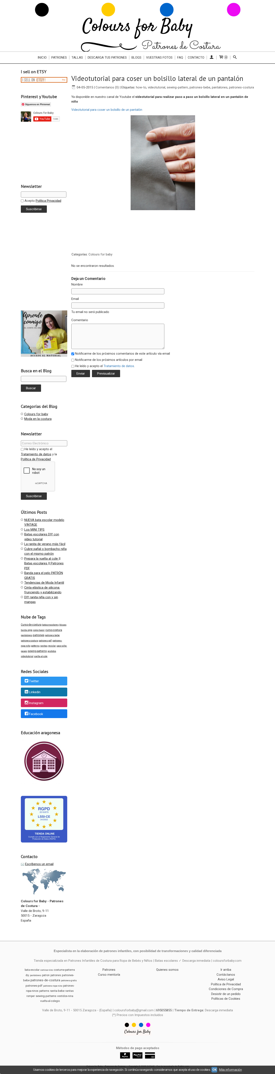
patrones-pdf (45, 640)
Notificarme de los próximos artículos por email (108, 360)
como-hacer (39, 630)
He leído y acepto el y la (39, 454)
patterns (35, 645)
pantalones (26, 635)
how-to (141, 87)
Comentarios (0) (107, 87)
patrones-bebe (52, 635)
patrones (38, 635)
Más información (230, 1070)
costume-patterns (64, 969)
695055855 (164, 1010)
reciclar (52, 645)
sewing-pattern (177, 87)
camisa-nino (46, 970)
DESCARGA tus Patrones (107, 57)
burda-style (26, 630)
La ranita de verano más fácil (44, 544)
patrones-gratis (69, 980)
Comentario (79, 320)
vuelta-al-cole (40, 656)
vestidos (51, 651)
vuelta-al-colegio (50, 1001)
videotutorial (27, 656)
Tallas (77, 57)
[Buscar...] (235, 57)
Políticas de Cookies (225, 999)
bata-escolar (32, 969)
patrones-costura (29, 640)
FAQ (180, 57)
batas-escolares (50, 624)
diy (27, 975)
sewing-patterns (37, 651)
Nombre (77, 284)
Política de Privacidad (36, 459)
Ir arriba (225, 970)
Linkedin (34, 692)
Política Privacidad (48, 201)
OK (214, 1070)
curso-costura (53, 630)
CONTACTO (196, 57)
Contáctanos (226, 975)
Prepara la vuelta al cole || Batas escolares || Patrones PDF (44, 563)
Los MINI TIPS (34, 530)
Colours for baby (36, 414)
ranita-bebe (57, 990)
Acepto (42, 201)
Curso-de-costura (31, 624)
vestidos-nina (65, 996)
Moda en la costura (38, 419)
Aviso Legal (226, 979)
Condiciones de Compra (226, 989)
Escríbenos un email (39, 864)
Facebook (36, 714)
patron (46, 975)
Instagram (36, 703)
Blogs (136, 57)
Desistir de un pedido (226, 994)
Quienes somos (167, 970)
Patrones (59, 57)
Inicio (42, 57)
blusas (62, 624)
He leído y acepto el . (105, 366)
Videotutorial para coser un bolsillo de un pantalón (106, 110)
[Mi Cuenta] (211, 57)
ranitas (43, 645)
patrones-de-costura (45, 980)
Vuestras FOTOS (159, 57)
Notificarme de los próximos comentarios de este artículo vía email (122, 353)
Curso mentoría (109, 975)
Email (75, 299)
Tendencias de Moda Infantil (44, 583)
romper (30, 996)
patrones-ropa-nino (52, 985)
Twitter (34, 681)
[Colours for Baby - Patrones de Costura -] (137, 26)
